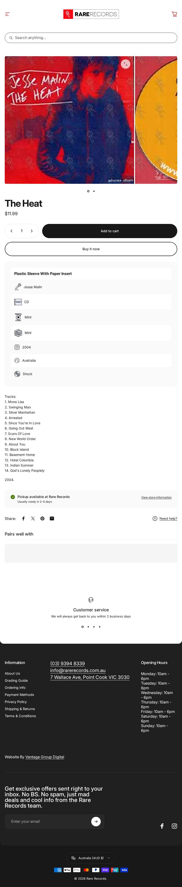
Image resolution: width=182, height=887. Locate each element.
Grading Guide (16, 680)
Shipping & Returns (20, 709)
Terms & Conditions (20, 716)
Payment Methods (19, 695)
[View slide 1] (82, 627)
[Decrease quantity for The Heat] (10, 231)
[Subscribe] (96, 821)
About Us (12, 673)
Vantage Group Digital (44, 756)
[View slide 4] (99, 627)
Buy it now (91, 249)
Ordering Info (15, 688)
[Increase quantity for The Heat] (32, 231)
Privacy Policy (16, 702)
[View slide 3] (94, 627)
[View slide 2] (88, 627)
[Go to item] (88, 191)
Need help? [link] (168, 518)
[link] (90, 677)
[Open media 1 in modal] (125, 64)
